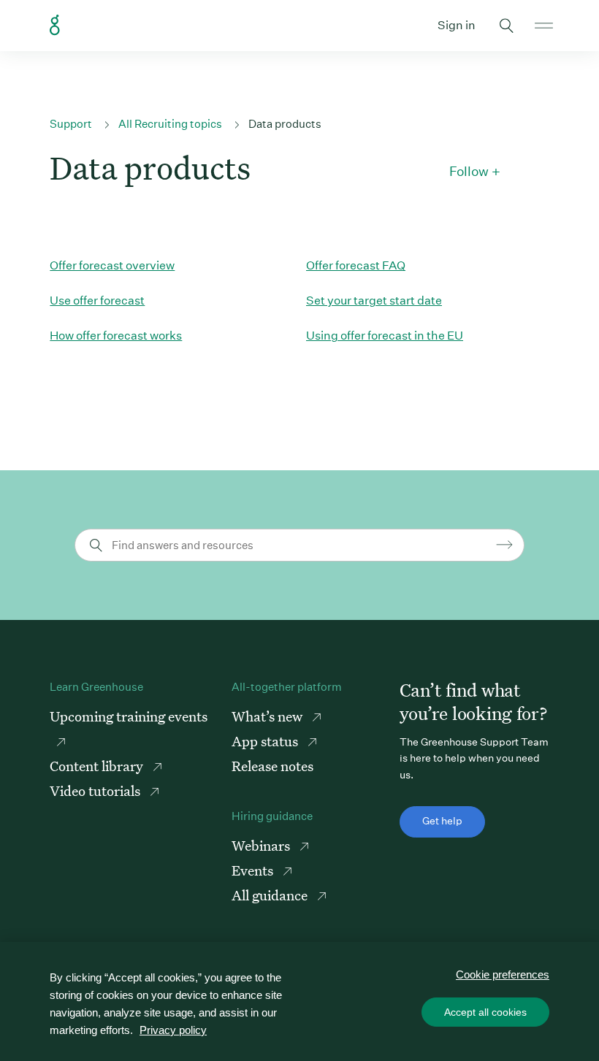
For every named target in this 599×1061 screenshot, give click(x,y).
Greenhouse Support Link (55, 26)
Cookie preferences (502, 974)
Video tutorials (96, 790)
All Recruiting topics (170, 124)
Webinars (262, 845)
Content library (98, 766)
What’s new (268, 716)
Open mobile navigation (544, 25)
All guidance (271, 895)
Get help (442, 820)
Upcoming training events (128, 716)
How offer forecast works (116, 335)
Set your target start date (374, 300)
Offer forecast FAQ (355, 265)
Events (254, 870)
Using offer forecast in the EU (384, 335)
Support (71, 124)
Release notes (272, 766)
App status (266, 741)
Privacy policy (173, 1030)
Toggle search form (507, 25)
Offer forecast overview (112, 265)
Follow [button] (469, 171)
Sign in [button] (457, 25)
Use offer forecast (97, 300)
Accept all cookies (485, 1012)
